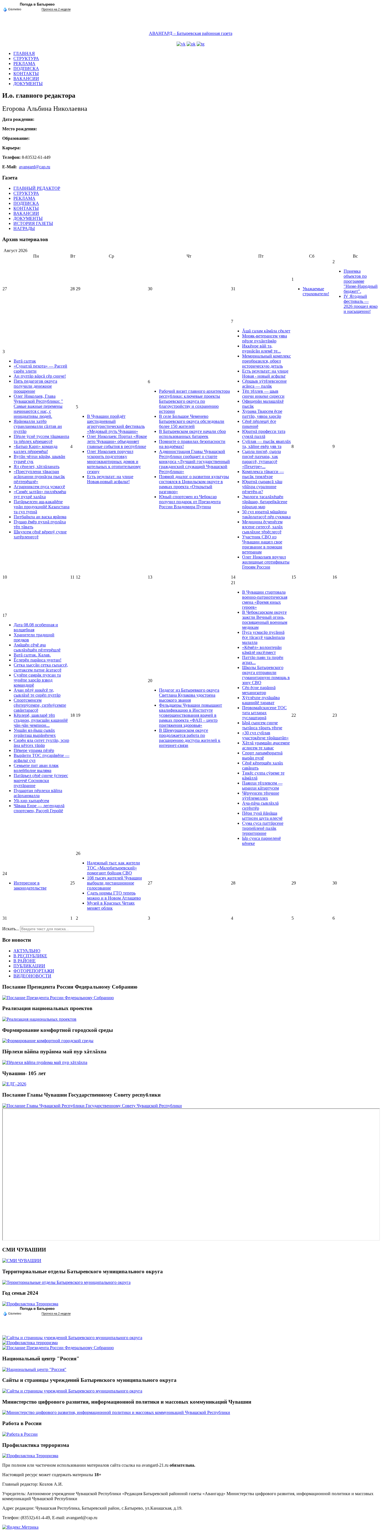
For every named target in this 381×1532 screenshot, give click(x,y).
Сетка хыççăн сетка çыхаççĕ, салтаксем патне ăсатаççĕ (41, 667)
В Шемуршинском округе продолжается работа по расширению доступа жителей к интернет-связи (189, 738)
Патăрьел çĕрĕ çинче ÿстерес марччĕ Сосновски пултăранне (41, 780)
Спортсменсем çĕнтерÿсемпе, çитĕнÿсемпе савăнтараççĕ (40, 705)
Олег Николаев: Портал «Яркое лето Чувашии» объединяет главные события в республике (117, 441)
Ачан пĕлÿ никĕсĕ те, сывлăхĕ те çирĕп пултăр (37, 692)
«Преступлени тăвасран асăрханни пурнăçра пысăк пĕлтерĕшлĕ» (39, 476)
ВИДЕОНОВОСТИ (32, 976)
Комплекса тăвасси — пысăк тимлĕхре (263, 474)
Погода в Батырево (37, 4)
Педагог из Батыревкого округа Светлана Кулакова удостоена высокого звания (189, 695)
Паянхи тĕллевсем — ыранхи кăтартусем (262, 785)
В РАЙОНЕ (24, 960)
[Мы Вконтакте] (181, 44)
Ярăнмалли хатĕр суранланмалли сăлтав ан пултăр (38, 426)
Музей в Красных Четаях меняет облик (111, 905)
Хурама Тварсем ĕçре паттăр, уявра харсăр (262, 414)
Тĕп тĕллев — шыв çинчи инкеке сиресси (263, 394)
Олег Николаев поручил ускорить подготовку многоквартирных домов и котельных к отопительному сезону (114, 461)
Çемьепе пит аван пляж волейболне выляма (36, 768)
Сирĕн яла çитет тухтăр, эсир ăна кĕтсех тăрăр (41, 743)
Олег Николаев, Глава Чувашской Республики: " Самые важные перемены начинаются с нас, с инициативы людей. (38, 406)
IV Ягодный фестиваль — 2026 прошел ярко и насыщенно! (361, 304)
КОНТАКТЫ (26, 73)
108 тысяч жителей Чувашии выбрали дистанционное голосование (114, 883)
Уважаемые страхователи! (316, 291)
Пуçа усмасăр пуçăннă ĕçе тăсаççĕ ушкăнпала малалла (263, 637)
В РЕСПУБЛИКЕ (30, 955)
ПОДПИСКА (26, 68)
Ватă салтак (25, 361)
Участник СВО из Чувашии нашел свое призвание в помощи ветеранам (262, 544)
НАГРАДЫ (24, 228)
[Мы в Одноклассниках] (191, 44)
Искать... (10, 928)
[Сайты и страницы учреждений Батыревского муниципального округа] (72, 1337)
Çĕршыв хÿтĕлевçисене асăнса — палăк (264, 384)
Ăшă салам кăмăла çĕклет (266, 331)
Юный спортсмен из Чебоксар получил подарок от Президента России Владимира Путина (190, 501)
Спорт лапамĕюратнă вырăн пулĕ (262, 755)
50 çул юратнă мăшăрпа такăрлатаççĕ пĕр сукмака (266, 514)
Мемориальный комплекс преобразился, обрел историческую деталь (266, 361)
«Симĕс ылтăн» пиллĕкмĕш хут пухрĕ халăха (40, 494)
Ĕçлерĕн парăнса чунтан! (37, 660)
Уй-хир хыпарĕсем (31, 800)
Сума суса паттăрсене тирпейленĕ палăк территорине (262, 828)
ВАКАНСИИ (26, 78)
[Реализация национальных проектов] (39, 1019)
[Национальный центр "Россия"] (34, 1369)
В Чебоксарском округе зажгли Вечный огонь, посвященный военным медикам (264, 620)
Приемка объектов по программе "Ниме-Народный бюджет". (361, 281)
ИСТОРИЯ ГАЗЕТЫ (33, 223)
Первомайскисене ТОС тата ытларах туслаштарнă (264, 712)
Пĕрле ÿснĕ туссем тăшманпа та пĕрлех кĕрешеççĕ (41, 439)
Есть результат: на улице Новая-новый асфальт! (110, 479)
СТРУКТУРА (26, 58)
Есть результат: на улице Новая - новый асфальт (265, 373)
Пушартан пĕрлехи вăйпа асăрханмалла (38, 793)
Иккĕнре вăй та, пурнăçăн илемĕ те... (261, 348)
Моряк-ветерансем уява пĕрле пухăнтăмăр (264, 338)
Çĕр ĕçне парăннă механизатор (259, 690)
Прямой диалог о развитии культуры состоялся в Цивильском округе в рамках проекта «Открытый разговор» (194, 484)
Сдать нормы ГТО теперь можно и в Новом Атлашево (114, 895)
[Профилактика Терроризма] (30, 1303)
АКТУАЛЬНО (26, 950)
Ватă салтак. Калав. (32, 655)
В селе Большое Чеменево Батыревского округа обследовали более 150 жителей (191, 421)
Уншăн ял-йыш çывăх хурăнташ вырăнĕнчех (35, 733)
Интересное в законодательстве (30, 885)
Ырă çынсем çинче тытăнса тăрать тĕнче (262, 725)
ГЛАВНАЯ (24, 53)
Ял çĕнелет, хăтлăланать (36, 466)
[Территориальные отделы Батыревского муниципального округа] (66, 1282)
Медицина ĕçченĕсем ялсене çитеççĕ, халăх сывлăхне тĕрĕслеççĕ (262, 526)
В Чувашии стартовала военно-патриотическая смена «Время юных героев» (264, 600)
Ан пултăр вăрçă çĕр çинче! (40, 376)
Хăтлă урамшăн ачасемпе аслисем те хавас (266, 745)
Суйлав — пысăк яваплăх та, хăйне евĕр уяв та (266, 444)
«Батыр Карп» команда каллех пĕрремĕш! (35, 449)
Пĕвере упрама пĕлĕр (34, 750)
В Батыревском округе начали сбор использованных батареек (192, 434)
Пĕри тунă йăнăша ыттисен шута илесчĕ (262, 816)
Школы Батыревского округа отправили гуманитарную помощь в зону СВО (266, 675)
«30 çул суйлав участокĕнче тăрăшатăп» (265, 735)
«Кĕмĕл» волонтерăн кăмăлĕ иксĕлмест (262, 650)
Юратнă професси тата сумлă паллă (263, 434)
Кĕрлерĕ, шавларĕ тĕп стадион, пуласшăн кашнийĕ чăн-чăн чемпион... (41, 720)
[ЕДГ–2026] (14, 1084)
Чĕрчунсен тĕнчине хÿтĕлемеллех (260, 795)
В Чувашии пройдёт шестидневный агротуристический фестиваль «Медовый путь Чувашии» (116, 424)
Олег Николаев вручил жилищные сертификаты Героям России (266, 562)
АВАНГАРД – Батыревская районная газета (190, 33)
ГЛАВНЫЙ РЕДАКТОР (36, 188)
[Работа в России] (20, 1434)
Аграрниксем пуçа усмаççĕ (39, 486)
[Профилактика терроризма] (30, 1342)
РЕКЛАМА (24, 63)
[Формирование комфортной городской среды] (47, 1040)
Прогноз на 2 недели (56, 9)
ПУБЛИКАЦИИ (29, 965)
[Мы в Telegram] (200, 44)
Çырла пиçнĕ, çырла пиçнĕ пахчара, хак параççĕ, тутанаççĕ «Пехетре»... (261, 459)
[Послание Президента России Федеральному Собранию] (58, 997)
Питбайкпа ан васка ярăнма (40, 516)
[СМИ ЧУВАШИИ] (21, 1260)
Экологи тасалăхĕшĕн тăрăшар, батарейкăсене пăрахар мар (264, 501)
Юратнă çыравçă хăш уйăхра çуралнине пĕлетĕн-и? (262, 486)
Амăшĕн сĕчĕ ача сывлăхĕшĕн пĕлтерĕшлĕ (37, 647)
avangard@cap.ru (34, 166)
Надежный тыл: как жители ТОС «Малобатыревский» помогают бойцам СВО (113, 867)
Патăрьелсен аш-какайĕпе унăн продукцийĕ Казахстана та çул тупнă (41, 506)
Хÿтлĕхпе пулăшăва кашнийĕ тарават (261, 700)
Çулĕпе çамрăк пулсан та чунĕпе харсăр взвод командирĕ (37, 680)
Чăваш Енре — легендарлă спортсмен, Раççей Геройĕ (39, 808)
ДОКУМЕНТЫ (28, 83)
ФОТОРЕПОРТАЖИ (33, 970)
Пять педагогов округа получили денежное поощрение (35, 386)
